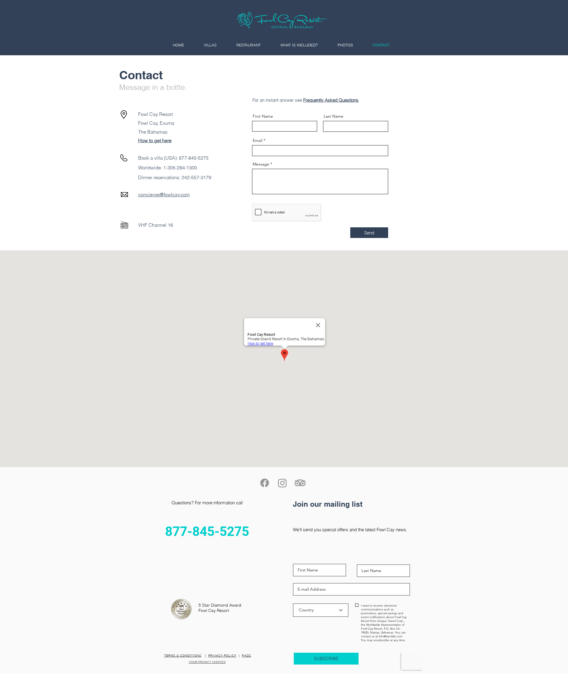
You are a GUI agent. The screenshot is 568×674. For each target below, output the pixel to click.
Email (257, 140)
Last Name (333, 116)
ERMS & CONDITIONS (183, 655)
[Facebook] (264, 483)
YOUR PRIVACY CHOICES (207, 662)
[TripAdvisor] (300, 483)
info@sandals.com (390, 636)
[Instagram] (282, 483)
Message (261, 164)
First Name (263, 116)
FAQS (246, 655)
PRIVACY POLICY (222, 655)
